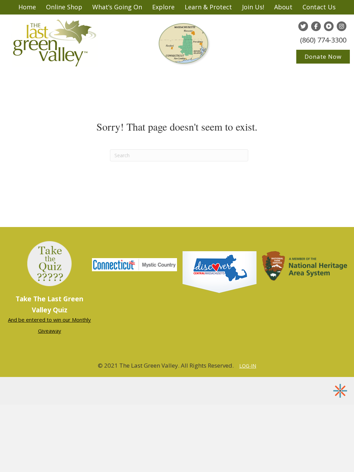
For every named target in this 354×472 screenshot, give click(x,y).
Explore (163, 7)
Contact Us (319, 7)
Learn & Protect (208, 7)
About (283, 7)
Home (27, 7)
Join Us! (253, 7)
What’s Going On (117, 7)
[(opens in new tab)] (220, 271)
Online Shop (64, 7)
